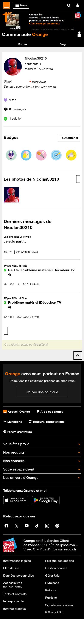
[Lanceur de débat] (71, 155)
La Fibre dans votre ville (17, 236)
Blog (63, 44)
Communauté (25, 34)
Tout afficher (69, 138)
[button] (11, 194)
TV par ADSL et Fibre (15, 265)
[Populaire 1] (11, 155)
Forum (22, 44)
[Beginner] (26, 155)
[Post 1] (41, 155)
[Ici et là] (56, 155)
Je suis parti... (15, 241)
